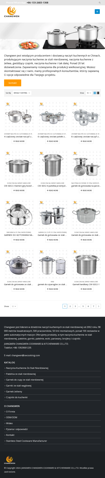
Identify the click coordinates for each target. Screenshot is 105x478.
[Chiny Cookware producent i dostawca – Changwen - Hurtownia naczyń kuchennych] (11, 11)
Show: (82, 93)
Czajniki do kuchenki (17, 397)
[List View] (98, 93)
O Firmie (10, 411)
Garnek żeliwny (14, 391)
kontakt (13, 82)
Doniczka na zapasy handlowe (19, 183)
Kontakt (10, 434)
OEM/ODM (11, 417)
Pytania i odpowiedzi (17, 429)
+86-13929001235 (22, 347)
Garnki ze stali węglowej (18, 385)
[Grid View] (95, 93)
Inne (52, 282)
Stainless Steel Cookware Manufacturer (26, 440)
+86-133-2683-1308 (37, 2)
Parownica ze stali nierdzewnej (19, 232)
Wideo (9, 423)
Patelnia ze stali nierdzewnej (21, 373)
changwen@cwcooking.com (25, 355)
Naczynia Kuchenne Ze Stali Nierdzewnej (87, 183)
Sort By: (8, 93)
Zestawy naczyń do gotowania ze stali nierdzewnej (24, 134)
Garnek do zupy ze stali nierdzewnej (52, 232)
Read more (19, 141)
